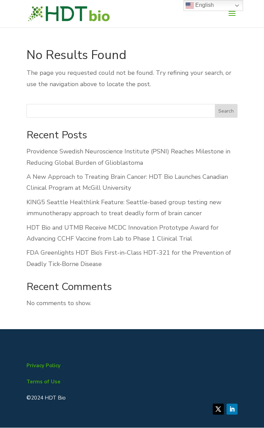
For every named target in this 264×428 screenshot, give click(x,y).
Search (226, 111)
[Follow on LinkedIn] (232, 409)
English (204, 5)
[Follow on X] (218, 409)
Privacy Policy (43, 365)
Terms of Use (43, 381)
